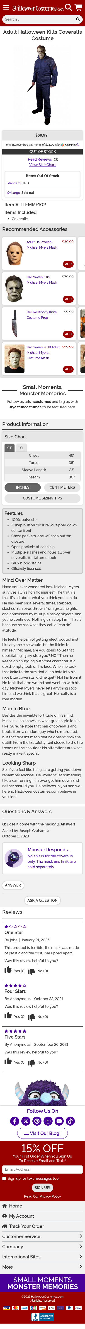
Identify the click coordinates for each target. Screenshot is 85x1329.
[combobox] (37, 19)
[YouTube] (59, 1121)
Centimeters (62, 487)
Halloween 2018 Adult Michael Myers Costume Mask (43, 352)
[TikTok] (70, 1121)
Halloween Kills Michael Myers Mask (42, 279)
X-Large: (14, 193)
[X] (25, 1121)
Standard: (14, 183)
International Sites (21, 1257)
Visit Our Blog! (45, 1133)
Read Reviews (40, 159)
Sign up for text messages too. (33, 1178)
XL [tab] (21, 448)
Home (15, 1206)
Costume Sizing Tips (42, 498)
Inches (22, 487)
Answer (13, 885)
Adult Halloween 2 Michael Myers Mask (42, 244)
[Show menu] (6, 7)
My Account (21, 1216)
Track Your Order (26, 1226)
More (7, 1267)
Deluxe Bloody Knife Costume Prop (42, 314)
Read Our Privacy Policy (42, 1196)
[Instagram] (48, 1121)
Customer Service (21, 1236)
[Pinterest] (36, 1121)
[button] (79, 7)
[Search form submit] (78, 19)
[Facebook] (14, 1121)
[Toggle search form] (68, 7)
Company (12, 1246)
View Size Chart (42, 165)
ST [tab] (9, 448)
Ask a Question (42, 900)
